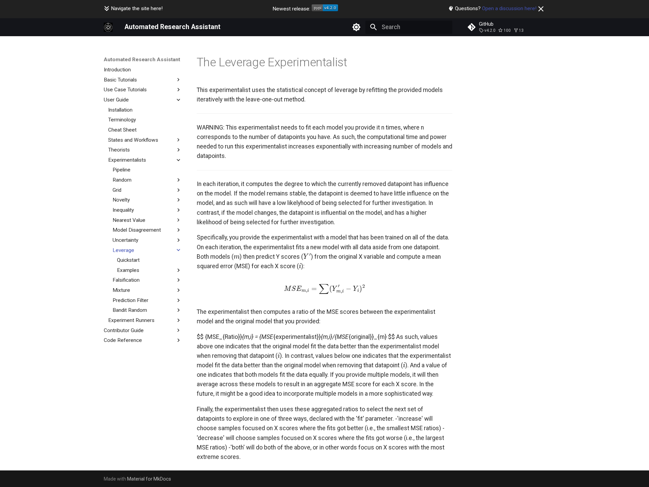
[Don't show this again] (540, 8)
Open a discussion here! (509, 8)
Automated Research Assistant (142, 59)
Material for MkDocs (149, 479)
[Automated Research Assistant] (108, 27)
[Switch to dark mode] (356, 27)
